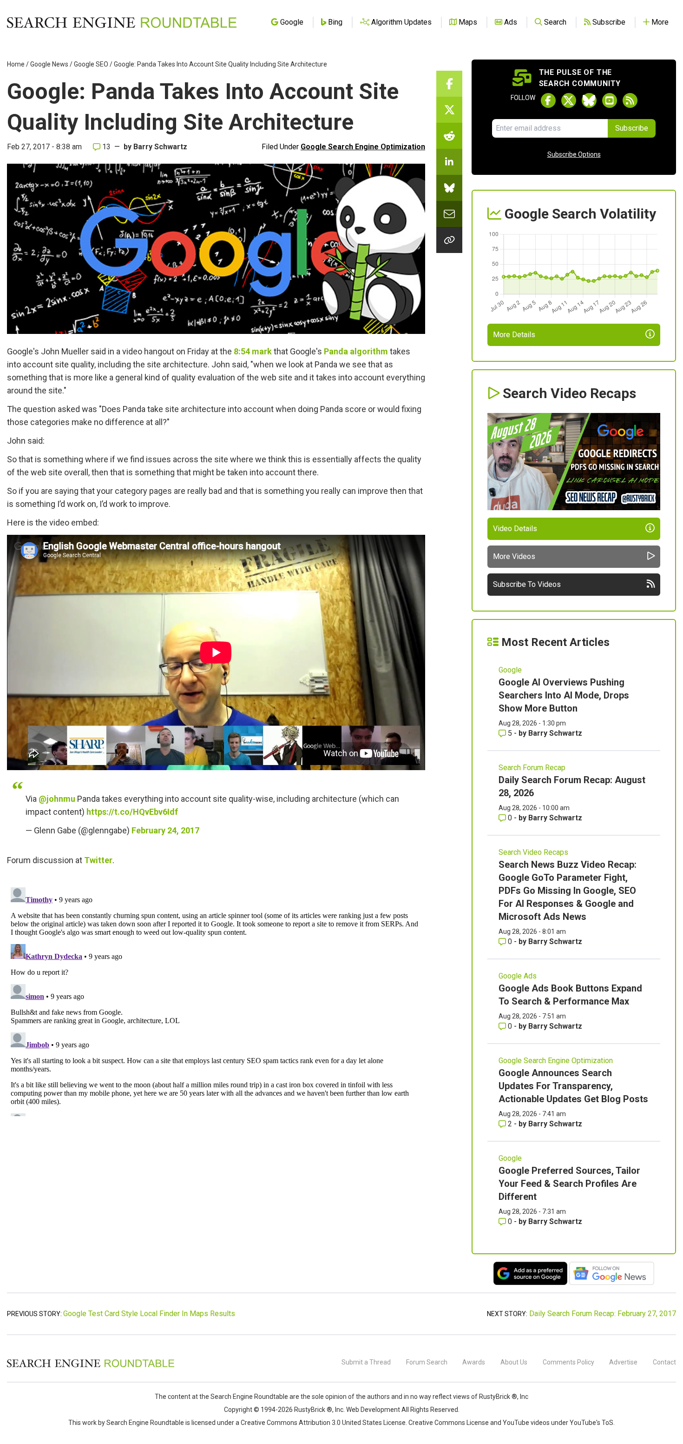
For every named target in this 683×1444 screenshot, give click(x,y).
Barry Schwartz (160, 146)
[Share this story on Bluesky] (449, 188)
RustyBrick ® (313, 1409)
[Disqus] (216, 1000)
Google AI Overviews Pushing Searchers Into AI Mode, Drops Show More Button (564, 695)
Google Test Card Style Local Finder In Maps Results (149, 1313)
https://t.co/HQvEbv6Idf (132, 812)
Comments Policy (568, 1362)
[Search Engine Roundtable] (90, 1365)
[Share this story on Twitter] (449, 110)
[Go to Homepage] (121, 22)
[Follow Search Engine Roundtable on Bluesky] (589, 100)
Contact (664, 1362)
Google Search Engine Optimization (363, 146)
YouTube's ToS (591, 1422)
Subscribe (631, 128)
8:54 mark (253, 351)
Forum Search (426, 1362)
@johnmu (57, 799)
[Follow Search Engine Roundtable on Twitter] (568, 100)
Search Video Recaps (533, 852)
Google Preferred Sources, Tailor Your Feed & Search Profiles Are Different (569, 1183)
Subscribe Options (574, 154)
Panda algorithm (356, 351)
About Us (513, 1362)
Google (510, 669)
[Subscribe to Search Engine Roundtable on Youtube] (609, 100)
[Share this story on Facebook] (449, 84)
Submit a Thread (366, 1362)
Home (16, 64)
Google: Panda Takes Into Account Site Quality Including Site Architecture (220, 64)
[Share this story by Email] (449, 214)
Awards (473, 1362)
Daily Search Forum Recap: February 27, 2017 (602, 1313)
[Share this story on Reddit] (449, 136)
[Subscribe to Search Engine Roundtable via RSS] (630, 100)
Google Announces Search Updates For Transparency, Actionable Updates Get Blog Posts (573, 1086)
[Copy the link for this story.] (449, 240)
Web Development (373, 1409)
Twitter (98, 860)
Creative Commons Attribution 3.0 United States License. (324, 1422)
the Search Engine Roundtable (244, 1396)
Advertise (623, 1362)
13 (105, 146)
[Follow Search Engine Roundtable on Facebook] (548, 100)
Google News (49, 64)
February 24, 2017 (165, 830)
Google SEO (91, 64)
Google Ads (518, 976)
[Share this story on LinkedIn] (449, 162)
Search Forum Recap (532, 767)
